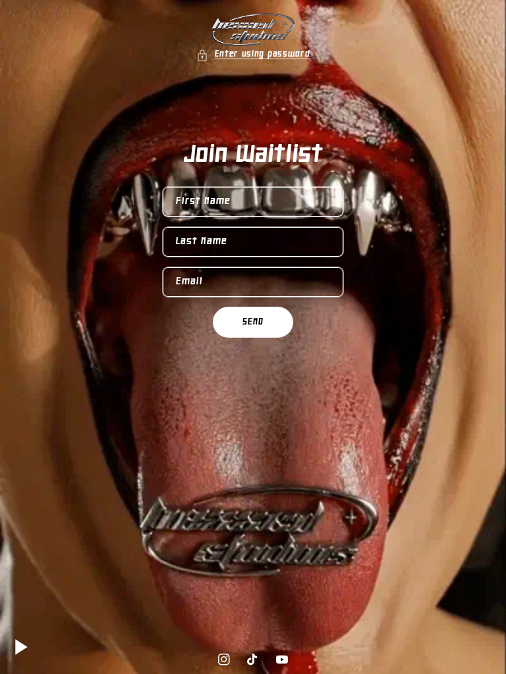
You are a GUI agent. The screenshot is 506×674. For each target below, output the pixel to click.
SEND (253, 322)
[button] (253, 55)
